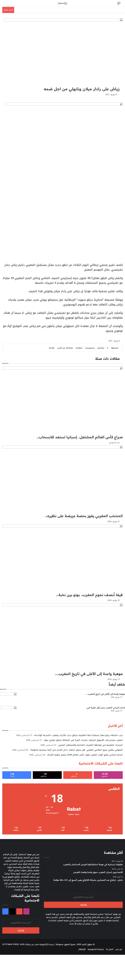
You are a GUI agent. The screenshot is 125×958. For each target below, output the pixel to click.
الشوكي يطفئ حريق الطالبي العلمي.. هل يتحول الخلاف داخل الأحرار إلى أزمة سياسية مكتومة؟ (76, 750)
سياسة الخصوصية (96, 949)
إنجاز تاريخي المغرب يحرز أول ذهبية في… (105, 707)
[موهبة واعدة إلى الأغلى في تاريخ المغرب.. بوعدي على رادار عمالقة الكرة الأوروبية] (8, 698)
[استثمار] (62, 3)
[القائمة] (118, 4)
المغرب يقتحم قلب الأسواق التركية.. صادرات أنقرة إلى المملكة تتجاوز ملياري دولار (83, 740)
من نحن (118, 949)
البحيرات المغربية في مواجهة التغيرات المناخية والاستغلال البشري (90, 745)
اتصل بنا (109, 949)
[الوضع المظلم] (11, 4)
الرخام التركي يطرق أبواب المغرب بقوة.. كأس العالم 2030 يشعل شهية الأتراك (85, 755)
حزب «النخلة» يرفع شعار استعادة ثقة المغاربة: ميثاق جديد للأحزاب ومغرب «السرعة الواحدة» (78, 735)
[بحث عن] (6, 4)
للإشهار (82, 949)
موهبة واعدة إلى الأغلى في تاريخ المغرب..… (105, 694)
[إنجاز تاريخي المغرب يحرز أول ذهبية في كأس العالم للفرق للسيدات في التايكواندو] (8, 711)
